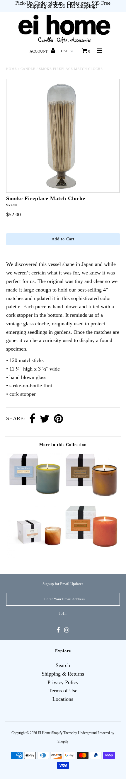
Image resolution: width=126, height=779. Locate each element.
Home (11, 69)
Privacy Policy (63, 682)
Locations (62, 699)
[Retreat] (34, 558)
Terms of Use (63, 690)
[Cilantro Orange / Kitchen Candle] (91, 546)
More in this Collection (63, 445)
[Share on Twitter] (45, 419)
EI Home (44, 733)
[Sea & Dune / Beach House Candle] (34, 493)
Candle (28, 69)
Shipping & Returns (63, 674)
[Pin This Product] (58, 419)
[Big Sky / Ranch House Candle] (91, 495)
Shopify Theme (62, 733)
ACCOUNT (39, 51)
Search (63, 665)
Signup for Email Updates (62, 584)
